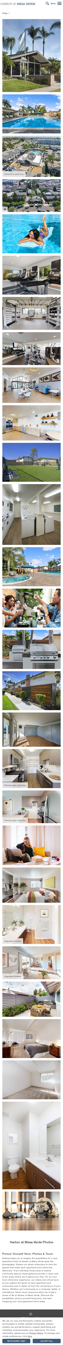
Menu (53, 3)
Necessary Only (16, 1341)
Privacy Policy (36, 1333)
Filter (5, 13)
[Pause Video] (5, 209)
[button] (47, 3)
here (30, 1336)
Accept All (47, 1341)
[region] (31, 1331)
